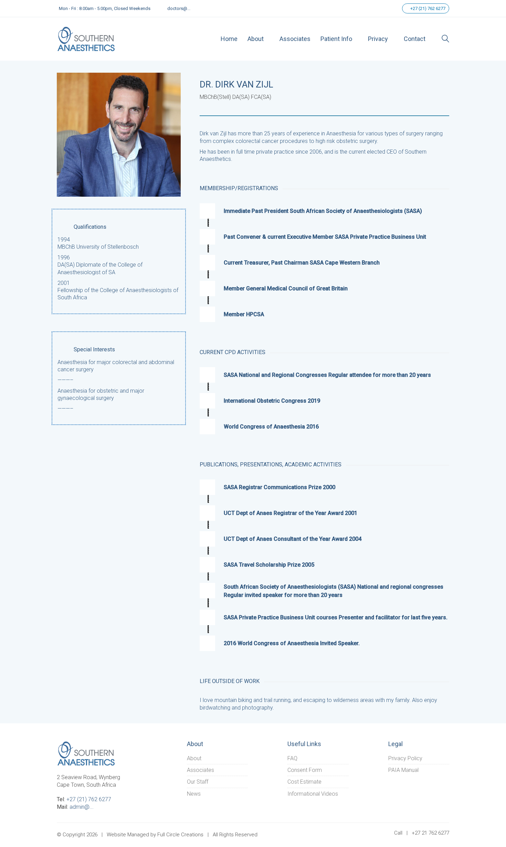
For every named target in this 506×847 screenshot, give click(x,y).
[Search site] (445, 39)
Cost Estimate (304, 781)
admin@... (82, 807)
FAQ (292, 758)
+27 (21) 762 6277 (427, 8)
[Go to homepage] (86, 39)
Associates (200, 770)
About (194, 758)
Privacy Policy (405, 758)
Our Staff (197, 781)
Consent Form (304, 770)
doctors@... (178, 8)
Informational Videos (312, 794)
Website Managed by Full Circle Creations (155, 834)
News (194, 794)
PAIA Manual (403, 770)
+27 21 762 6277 (430, 833)
